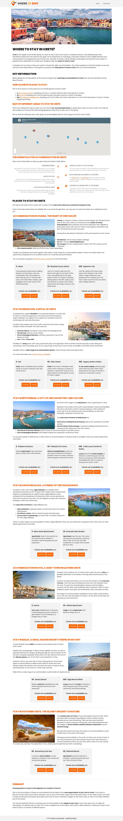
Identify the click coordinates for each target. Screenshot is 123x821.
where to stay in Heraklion (41, 354)
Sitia (77, 178)
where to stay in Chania (43, 259)
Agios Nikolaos (85, 178)
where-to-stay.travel (57, 818)
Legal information (71, 818)
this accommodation (26, 93)
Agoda (34, 296)
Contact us (106, 3)
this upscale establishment (30, 97)
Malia (73, 178)
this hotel (22, 95)
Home (98, 3)
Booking (26, 296)
